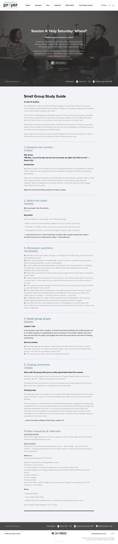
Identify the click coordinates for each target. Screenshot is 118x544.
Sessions (38, 5)
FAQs (112, 533)
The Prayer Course (86, 5)
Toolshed (57, 5)
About (28, 5)
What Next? (70, 5)
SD (89, 81)
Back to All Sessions (13, 81)
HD (85, 81)
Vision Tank (61, 541)
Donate (103, 5)
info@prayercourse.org (98, 533)
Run (47, 5)
